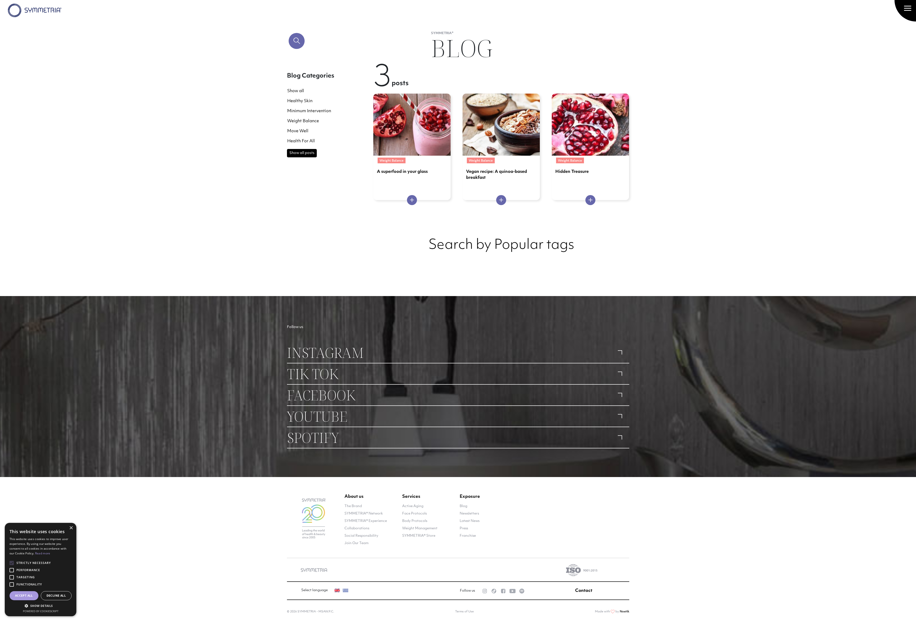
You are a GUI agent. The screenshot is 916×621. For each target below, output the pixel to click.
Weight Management (419, 528)
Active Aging (412, 506)
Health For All (301, 141)
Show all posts (301, 153)
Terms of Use (464, 611)
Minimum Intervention (309, 111)
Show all (295, 91)
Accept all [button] (24, 596)
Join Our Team (356, 543)
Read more (42, 553)
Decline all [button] (56, 596)
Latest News (469, 521)
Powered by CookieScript (40, 611)
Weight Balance (303, 121)
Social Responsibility (361, 536)
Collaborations (356, 528)
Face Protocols (414, 513)
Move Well (297, 131)
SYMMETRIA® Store (418, 536)
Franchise (468, 536)
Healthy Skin (299, 101)
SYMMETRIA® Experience (365, 521)
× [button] (71, 528)
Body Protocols (414, 521)
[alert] (40, 569)
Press (464, 528)
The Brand (353, 506)
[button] (41, 605)
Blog (463, 506)
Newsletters (469, 513)
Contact (583, 591)
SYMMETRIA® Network (363, 513)
